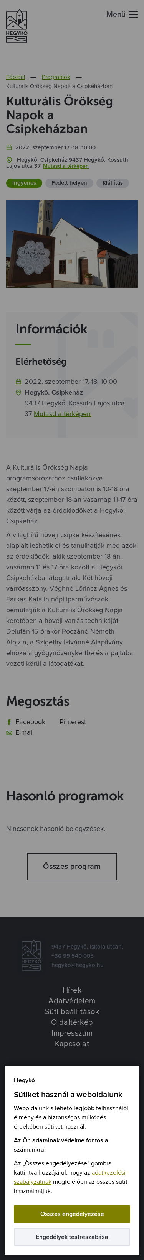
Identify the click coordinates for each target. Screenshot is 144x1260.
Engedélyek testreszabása (72, 1237)
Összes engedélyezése (72, 1214)
